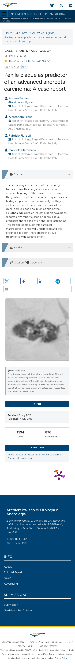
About (8, 566)
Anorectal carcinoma (20, 458)
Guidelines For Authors (18, 610)
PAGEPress (54, 524)
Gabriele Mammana (22, 150)
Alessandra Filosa (20, 117)
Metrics (18, 247)
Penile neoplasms (51, 454)
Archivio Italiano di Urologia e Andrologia (38, 14)
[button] (11, 281)
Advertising (11, 583)
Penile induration (17, 454)
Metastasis (34, 454)
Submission (11, 604)
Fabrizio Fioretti (19, 135)
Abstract (18, 174)
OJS (14, 532)
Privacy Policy (61, 658)
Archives (21, 33)
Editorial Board (13, 572)
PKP (52, 528)
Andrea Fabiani (18, 98)
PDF (39, 404)
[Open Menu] (4, 13)
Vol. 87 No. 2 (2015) (43, 33)
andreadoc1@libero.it (24, 102)
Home (8, 33)
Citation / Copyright (27, 262)
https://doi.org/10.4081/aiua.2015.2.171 (29, 61)
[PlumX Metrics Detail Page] (58, 475)
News (7, 578)
